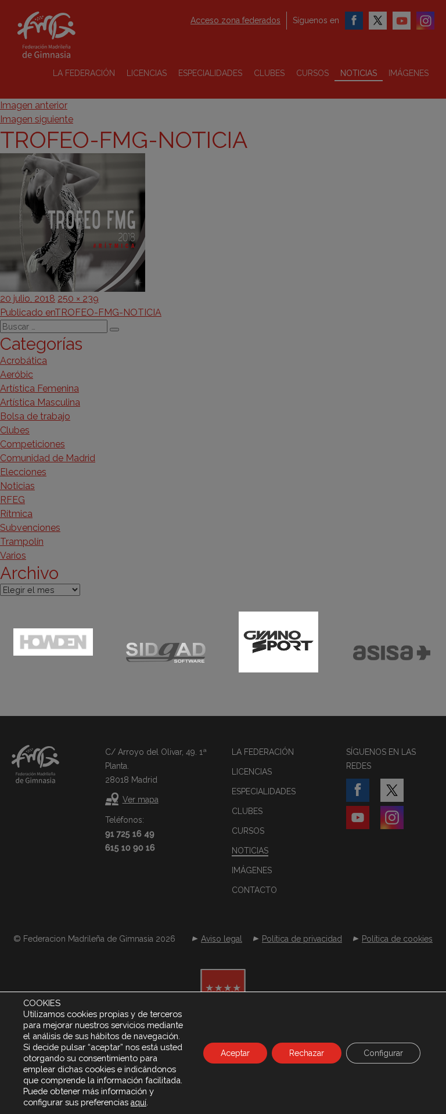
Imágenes (409, 73)
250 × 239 (78, 298)
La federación (84, 73)
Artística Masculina (40, 402)
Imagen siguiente (36, 119)
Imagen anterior (33, 105)
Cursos (312, 73)
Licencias (147, 73)
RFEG (12, 499)
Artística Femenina (39, 388)
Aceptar (235, 1053)
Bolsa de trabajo (35, 416)
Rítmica (16, 513)
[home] (61, 35)
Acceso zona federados (235, 20)
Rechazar (306, 1053)
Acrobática (23, 360)
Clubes (269, 73)
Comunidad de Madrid (47, 458)
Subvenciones (30, 527)
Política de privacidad (302, 938)
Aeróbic (16, 374)
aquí (138, 1102)
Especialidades (210, 73)
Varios (13, 555)
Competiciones (32, 444)
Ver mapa (141, 799)
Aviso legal (221, 938)
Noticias (358, 73)
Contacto (254, 890)
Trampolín (22, 541)
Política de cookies (397, 938)
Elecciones (23, 472)
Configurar (383, 1053)
